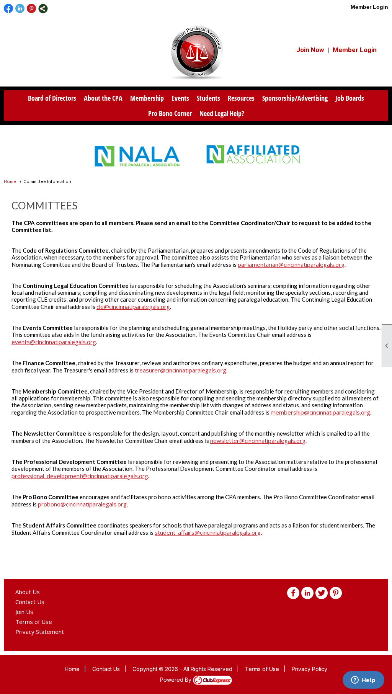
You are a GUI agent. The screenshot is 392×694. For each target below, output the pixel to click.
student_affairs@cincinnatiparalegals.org (208, 532)
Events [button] (180, 98)
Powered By (176, 679)
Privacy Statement (39, 631)
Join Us (24, 612)
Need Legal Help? (221, 113)
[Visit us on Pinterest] (31, 8)
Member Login (369, 7)
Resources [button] (241, 98)
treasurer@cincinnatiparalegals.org (180, 370)
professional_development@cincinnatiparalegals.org (79, 476)
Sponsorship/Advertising (295, 98)
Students (208, 98)
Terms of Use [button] (262, 669)
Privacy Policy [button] (309, 669)
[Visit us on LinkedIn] (20, 8)
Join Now (310, 50)
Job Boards (349, 98)
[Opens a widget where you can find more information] (363, 680)
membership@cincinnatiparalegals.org (320, 412)
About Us (27, 592)
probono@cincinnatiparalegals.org (82, 504)
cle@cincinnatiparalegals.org (133, 306)
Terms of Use (33, 621)
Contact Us (29, 602)
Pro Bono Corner (170, 113)
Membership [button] (147, 98)
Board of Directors (52, 98)
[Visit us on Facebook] (8, 8)
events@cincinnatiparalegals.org (53, 342)
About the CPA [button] (103, 98)
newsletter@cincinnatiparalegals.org (257, 440)
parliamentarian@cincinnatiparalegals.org (291, 264)
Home (10, 181)
